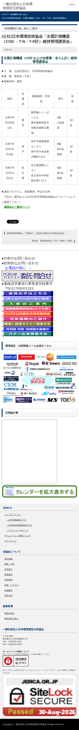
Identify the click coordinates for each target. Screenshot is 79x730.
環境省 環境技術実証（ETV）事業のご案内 (52, 241)
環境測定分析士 (11, 619)
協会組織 (8, 559)
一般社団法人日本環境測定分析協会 (30, 724)
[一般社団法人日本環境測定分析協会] (18, 6)
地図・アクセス (11, 585)
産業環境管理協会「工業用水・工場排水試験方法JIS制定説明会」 (36, 233)
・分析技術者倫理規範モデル (19, 525)
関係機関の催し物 (17, 14)
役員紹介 (8, 569)
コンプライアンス (12, 514)
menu (71, 4)
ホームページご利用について (17, 536)
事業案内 (8, 574)
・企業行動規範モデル (16, 520)
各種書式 (8, 590)
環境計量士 (9, 613)
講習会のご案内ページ (17, 207)
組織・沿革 (9, 564)
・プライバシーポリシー (17, 530)
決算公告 (8, 595)
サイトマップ (10, 541)
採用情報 (8, 580)
